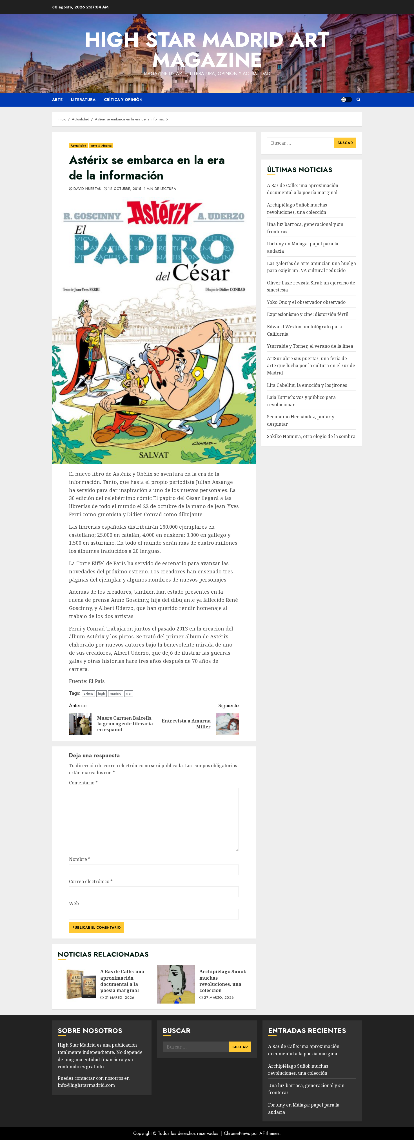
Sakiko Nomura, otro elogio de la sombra (311, 436)
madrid (115, 693)
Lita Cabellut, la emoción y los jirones (307, 385)
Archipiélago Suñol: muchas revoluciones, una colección (176, 984)
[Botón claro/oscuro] (346, 99)
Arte (57, 99)
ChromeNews (237, 1133)
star (129, 693)
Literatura (83, 99)
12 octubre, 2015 (124, 189)
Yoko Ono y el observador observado (306, 302)
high (101, 693)
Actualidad (78, 145)
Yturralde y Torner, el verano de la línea (310, 346)
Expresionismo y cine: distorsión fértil (307, 314)
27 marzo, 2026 (219, 998)
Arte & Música (101, 145)
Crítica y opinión (123, 99)
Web (74, 903)
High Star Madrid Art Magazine (207, 50)
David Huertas (87, 189)
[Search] (358, 99)
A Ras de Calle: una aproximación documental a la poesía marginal (77, 984)
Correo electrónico (91, 881)
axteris (88, 693)
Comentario (83, 783)
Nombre (79, 859)
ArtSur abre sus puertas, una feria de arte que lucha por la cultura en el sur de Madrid (311, 366)
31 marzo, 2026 (119, 998)
